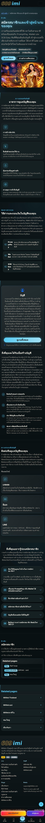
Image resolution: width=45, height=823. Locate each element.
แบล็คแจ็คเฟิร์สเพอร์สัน (8, 776)
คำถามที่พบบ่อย (6, 797)
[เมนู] (41, 3)
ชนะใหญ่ (11, 675)
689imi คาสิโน (6, 800)
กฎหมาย (4, 794)
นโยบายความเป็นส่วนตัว (9, 764)
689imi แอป (17, 670)
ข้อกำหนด (11, 666)
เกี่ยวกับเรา (4, 786)
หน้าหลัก (4, 13)
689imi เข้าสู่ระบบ (29, 767)
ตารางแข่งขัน (5, 779)
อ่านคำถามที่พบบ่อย (26, 58)
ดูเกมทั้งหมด (8, 58)
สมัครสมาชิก (27, 764)
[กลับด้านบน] (41, 804)
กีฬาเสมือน (4, 767)
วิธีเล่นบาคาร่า (6, 773)
